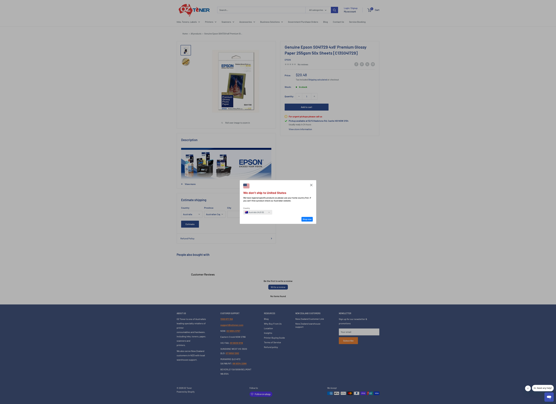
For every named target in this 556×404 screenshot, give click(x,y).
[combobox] (254, 212)
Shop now (307, 219)
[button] (311, 186)
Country (246, 208)
